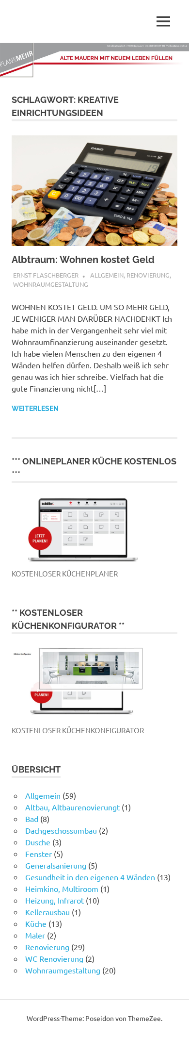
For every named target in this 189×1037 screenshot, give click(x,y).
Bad (31, 818)
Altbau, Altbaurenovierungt (72, 807)
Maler (35, 935)
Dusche (37, 842)
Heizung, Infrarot (54, 900)
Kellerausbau (47, 912)
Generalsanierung (55, 865)
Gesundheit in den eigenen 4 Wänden (90, 877)
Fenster (38, 853)
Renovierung (148, 275)
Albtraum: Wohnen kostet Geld (83, 259)
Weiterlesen (35, 408)
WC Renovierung (54, 958)
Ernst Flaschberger (46, 275)
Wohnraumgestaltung (50, 284)
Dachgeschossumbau (61, 830)
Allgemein (107, 275)
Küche (36, 923)
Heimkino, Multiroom (61, 888)
